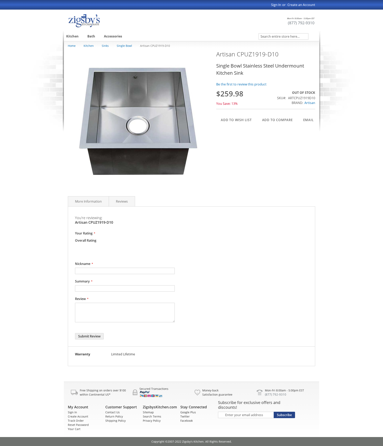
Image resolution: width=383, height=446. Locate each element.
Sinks (105, 46)
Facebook (186, 420)
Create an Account (301, 5)
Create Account (78, 416)
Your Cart (74, 429)
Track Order (76, 420)
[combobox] (283, 36)
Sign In (276, 5)
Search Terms (152, 416)
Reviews (122, 201)
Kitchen (89, 46)
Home (72, 46)
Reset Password (78, 425)
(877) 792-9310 (301, 22)
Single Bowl (124, 46)
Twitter (185, 416)
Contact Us (112, 412)
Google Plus (188, 412)
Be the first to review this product (241, 84)
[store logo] (84, 20)
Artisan (309, 103)
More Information (88, 201)
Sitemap (148, 412)
